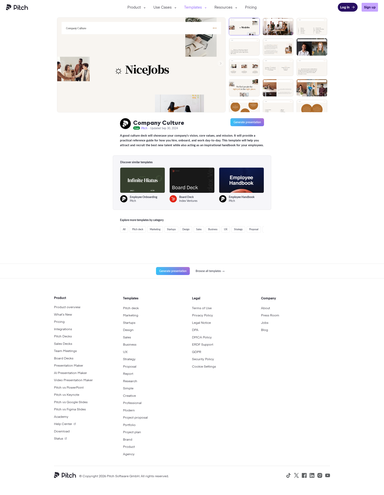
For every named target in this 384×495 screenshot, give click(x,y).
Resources (223, 7)
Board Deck (186, 197)
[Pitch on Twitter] (296, 475)
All (124, 229)
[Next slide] (220, 63)
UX (225, 229)
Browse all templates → (210, 271)
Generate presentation (247, 122)
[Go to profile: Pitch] (125, 124)
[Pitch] (66, 475)
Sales (199, 229)
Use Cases (162, 7)
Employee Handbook (241, 197)
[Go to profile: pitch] (123, 198)
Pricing (251, 7)
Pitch (144, 128)
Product (134, 7)
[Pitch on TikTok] (288, 475)
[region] (279, 63)
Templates (193, 7)
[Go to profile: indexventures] (173, 198)
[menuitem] (136, 7)
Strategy (238, 229)
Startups (171, 229)
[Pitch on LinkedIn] (312, 475)
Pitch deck (137, 229)
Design (186, 229)
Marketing (155, 229)
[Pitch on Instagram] (319, 475)
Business (212, 229)
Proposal (253, 229)
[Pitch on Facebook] (304, 475)
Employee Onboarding (143, 197)
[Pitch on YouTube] (327, 475)
